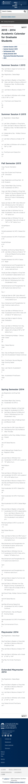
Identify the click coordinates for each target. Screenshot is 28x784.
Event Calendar (9, 745)
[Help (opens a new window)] (26, 27)
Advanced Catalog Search (8, 16)
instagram (2, 735)
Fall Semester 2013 (9, 51)
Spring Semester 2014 (10, 53)
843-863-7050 (6, 733)
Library (3, 762)
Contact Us (8, 739)
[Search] (25, 11)
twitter (8, 735)
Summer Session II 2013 (10, 49)
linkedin (11, 735)
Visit (16, 4)
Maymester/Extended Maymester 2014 (13, 57)
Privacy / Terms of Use (15, 769)
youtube (13, 735)
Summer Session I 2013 (10, 46)
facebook (5, 735)
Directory (7, 748)
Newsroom (8, 742)
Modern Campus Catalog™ (17, 782)
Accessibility (17, 772)
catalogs (6, 778)
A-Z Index (3, 769)
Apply (15, 2)
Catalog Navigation (8, 21)
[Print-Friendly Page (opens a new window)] (24, 27)
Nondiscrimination (6, 772)
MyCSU (3, 759)
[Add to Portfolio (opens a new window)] (22, 27)
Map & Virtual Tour (3, 754)
